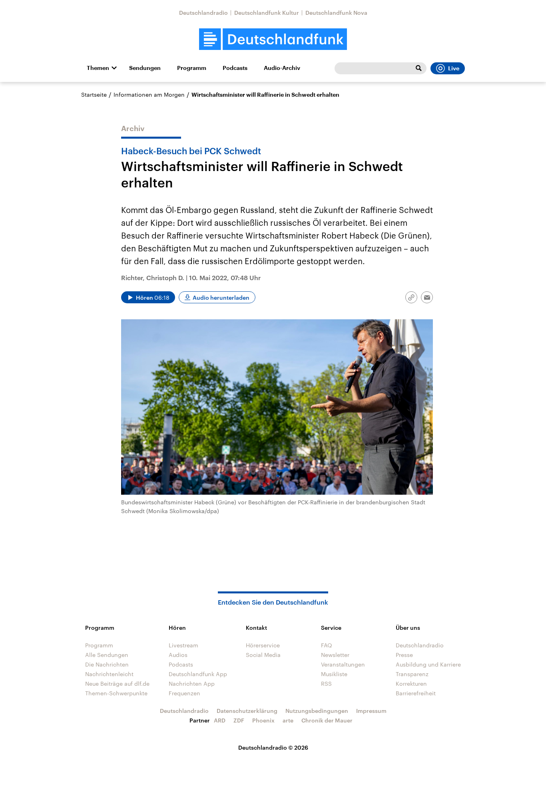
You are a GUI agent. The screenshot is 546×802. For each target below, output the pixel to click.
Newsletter (335, 654)
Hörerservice (263, 645)
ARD (219, 720)
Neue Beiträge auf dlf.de (117, 683)
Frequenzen (184, 693)
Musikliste (334, 674)
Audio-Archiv (282, 68)
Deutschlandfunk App (198, 674)
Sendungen (145, 68)
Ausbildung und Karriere (428, 664)
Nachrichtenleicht (109, 674)
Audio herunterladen (221, 297)
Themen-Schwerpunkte (116, 693)
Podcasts (235, 68)
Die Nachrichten (107, 664)
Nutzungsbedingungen (316, 710)
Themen (98, 68)
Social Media (263, 654)
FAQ (326, 645)
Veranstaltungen (343, 664)
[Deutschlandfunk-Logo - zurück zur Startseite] (273, 39)
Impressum (371, 710)
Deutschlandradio (203, 12)
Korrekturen (411, 683)
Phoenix (263, 720)
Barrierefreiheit (416, 693)
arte (288, 720)
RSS (326, 683)
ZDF (238, 720)
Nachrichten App (192, 683)
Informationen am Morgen (149, 94)
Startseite (94, 94)
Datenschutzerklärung (247, 710)
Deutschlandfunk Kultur (266, 12)
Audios (178, 654)
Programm (191, 68)
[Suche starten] (418, 68)
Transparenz (412, 674)
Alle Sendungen (106, 654)
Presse (404, 654)
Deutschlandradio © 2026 (273, 747)
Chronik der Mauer (327, 720)
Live (453, 68)
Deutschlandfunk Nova (336, 12)
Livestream (183, 645)
